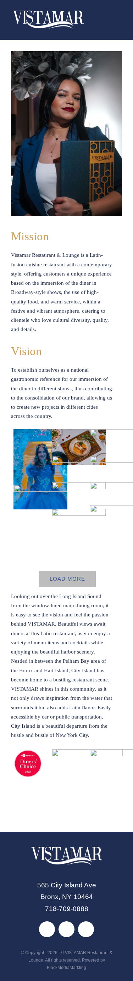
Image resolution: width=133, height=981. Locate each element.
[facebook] (47, 929)
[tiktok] (66, 929)
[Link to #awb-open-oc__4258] (111, 19)
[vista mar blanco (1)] (48, 14)
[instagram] (86, 929)
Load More (67, 579)
